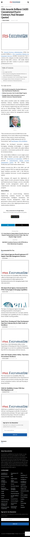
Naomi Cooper (5, 291)
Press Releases (24, 497)
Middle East (23, 489)
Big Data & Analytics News (4, 488)
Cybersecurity (4, 501)
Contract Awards (8, 6)
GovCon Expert (14, 501)
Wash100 (23, 507)
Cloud (2, 497)
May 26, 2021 (11, 258)
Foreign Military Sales (14, 496)
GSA (22, 473)
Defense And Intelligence (4, 504)
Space (22, 501)
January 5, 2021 (14, 20)
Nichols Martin (5, 358)
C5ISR (2, 493)
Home (2, 6)
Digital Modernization (14, 481)
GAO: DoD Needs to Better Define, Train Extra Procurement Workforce (14, 355)
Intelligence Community (23, 482)
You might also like (7, 72)
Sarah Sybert (5, 20)
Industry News (24, 477)
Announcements (5, 476)
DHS (12, 476)
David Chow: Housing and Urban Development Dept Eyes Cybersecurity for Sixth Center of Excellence (15, 323)
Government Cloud (14, 503)
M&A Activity (24, 486)
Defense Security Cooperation (5, 507)
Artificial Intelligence (4, 481)
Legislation (23, 484)
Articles (3, 478)
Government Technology (14, 507)
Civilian (3, 495)
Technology (23, 503)
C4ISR (2, 491)
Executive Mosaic (10, 533)
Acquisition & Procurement (4, 474)
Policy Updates (24, 495)
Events (12, 484)
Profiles (22, 499)
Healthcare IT (24, 475)
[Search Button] (28, 2)
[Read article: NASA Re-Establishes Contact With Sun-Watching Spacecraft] (15, 401)
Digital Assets (14, 478)
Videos (22, 505)
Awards (3, 486)
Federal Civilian (14, 491)
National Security (25, 491)
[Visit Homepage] (15, 2)
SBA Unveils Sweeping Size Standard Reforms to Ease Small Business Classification (15, 74)
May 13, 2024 (11, 291)
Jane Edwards (5, 258)
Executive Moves (15, 486)
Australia (3, 484)
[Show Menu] (1, 2)
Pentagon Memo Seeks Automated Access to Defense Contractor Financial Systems (14, 79)
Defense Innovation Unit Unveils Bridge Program (15, 77)
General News (14, 499)
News (22, 493)
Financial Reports (15, 493)
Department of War (14, 474)
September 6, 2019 (13, 358)
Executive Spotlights (13, 488)
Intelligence (23, 479)
